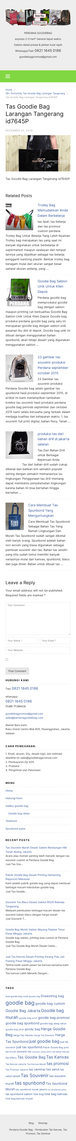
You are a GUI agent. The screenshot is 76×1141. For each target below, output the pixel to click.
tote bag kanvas (56, 1094)
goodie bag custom (50, 1003)
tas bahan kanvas (60, 1051)
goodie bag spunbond (22, 1023)
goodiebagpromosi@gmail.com (38, 56)
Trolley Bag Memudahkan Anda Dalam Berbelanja (53, 210)
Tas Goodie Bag (31, 1057)
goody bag (32, 1029)
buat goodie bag (14, 996)
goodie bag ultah (15, 1029)
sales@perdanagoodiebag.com (24, 717)
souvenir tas (24, 1051)
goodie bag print (28, 1018)
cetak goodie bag (31, 996)
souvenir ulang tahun (41, 1052)
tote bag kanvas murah (19, 1098)
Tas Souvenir (35, 1075)
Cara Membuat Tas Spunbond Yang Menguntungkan (43, 510)
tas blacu (11, 1057)
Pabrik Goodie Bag (53, 1047)
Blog (31, 1123)
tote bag (38, 1094)
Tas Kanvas (57, 1056)
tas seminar (37, 1069)
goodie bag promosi (54, 1018)
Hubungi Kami (14, 798)
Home (9, 790)
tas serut (52, 1069)
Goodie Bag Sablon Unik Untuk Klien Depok (52, 286)
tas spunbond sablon (19, 1094)
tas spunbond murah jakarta (31, 1089)
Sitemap (42, 1123)
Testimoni (11, 820)
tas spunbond (30, 1083)
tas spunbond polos (57, 1089)
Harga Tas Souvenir (44, 1035)
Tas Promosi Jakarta (17, 1069)
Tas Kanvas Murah (36, 1064)
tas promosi (58, 1063)
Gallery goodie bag (17, 805)
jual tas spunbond (29, 1047)
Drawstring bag (52, 996)
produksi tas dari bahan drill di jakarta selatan (53, 439)
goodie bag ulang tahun (53, 1023)
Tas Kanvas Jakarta (16, 1064)
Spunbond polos (15, 828)
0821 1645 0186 (48, 50)
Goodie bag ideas (19, 813)
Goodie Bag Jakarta (23, 1010)
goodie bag (20, 1003)
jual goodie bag (44, 1041)
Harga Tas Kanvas (23, 1035)
